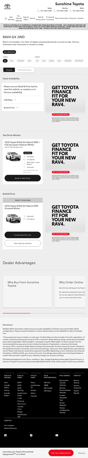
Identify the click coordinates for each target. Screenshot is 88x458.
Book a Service (76, 381)
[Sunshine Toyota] (7, 6)
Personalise (64, 18)
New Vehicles (11, 18)
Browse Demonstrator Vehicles (65, 390)
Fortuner (20, 401)
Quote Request (63, 404)
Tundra (33, 390)
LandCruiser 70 (35, 386)
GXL (11, 61)
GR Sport (79, 61)
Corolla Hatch (7, 386)
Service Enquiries (77, 386)
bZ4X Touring (20, 389)
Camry (6, 390)
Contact (80, 18)
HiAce (33, 393)
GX (5, 61)
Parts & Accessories (40, 18)
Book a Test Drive (22, 178)
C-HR (19, 398)
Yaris (6, 382)
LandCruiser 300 (22, 415)
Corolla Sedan (7, 394)
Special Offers (26, 18)
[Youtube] (56, 435)
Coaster (34, 396)
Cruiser (20, 61)
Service (32, 18)
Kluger (20, 412)
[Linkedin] (82, 435)
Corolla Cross (20, 407)
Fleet (57, 18)
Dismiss (81, 453)
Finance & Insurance (50, 18)
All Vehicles (9, 52)
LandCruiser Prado (22, 394)
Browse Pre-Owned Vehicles (64, 382)
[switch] (19, 70)
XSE (29, 61)
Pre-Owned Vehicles (19, 18)
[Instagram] (31, 435)
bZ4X (19, 385)
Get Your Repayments (61, 452)
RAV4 (19, 382)
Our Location (9, 425)
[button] (11, 107)
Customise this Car (22, 234)
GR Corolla (48, 388)
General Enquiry (10, 428)
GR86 (46, 385)
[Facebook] (5, 435)
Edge (51, 61)
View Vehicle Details (23, 243)
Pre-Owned (65, 375)
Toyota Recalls (76, 391)
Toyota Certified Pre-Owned (65, 410)
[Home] (6, 18)
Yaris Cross (21, 404)
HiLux (33, 382)
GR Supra (47, 391)
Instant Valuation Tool (63, 397)
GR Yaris (47, 382)
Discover (73, 18)
